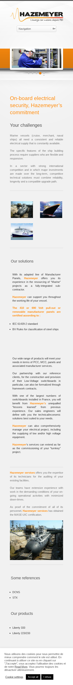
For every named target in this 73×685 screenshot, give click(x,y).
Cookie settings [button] (14, 677)
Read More (21, 666)
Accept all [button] (33, 677)
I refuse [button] (47, 677)
